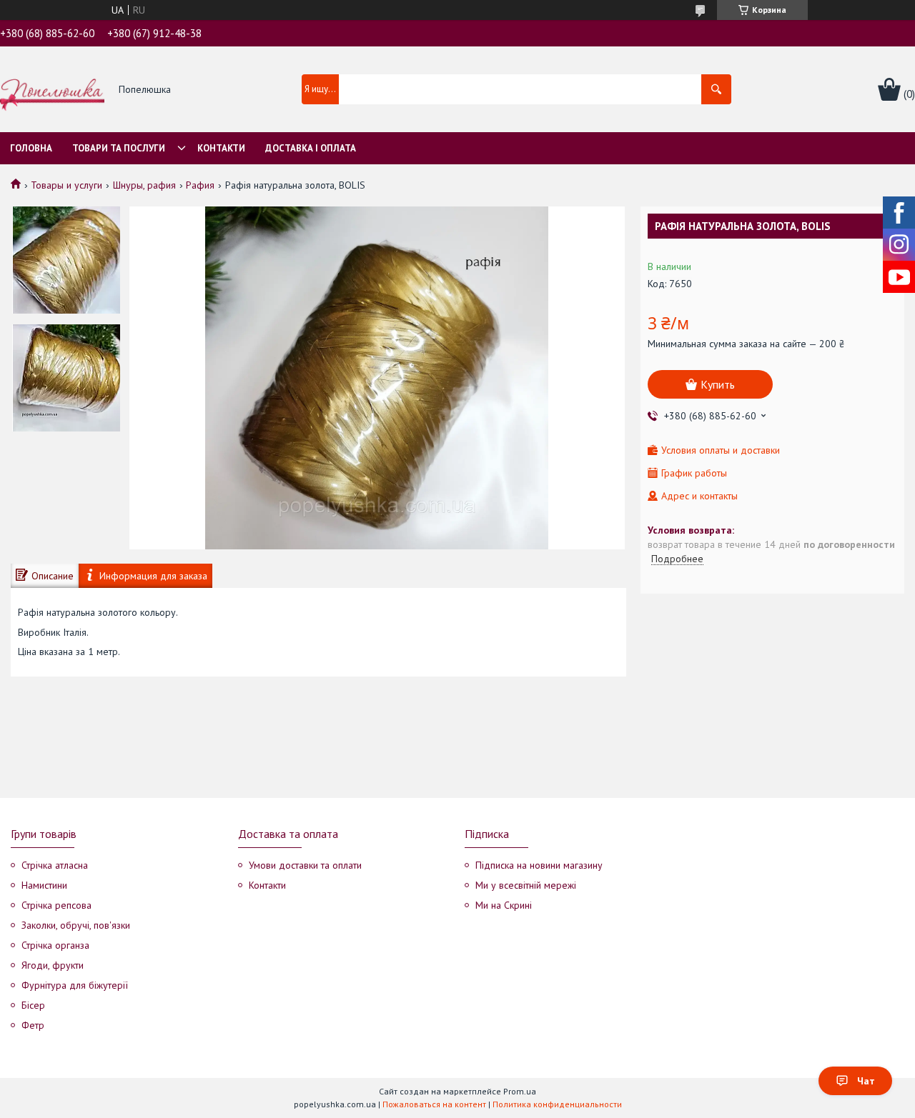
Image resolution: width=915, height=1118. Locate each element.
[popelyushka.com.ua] (52, 90)
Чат (866, 1080)
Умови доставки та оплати (305, 865)
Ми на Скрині (503, 905)
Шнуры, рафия (144, 185)
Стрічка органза (55, 945)
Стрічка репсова (56, 905)
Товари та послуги (118, 148)
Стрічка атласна (54, 865)
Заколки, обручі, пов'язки (75, 925)
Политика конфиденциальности (557, 1104)
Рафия (200, 185)
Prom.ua (519, 1091)
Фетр (32, 1025)
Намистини (44, 885)
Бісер (33, 1005)
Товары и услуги (66, 185)
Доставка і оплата (310, 148)
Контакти (221, 148)
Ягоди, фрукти (52, 965)
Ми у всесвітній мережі (525, 885)
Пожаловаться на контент (434, 1104)
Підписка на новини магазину (539, 865)
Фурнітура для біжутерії (74, 985)
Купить (718, 384)
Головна (31, 148)
